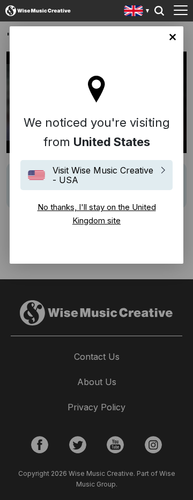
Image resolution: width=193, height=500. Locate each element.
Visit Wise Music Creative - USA (103, 175)
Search (159, 11)
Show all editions (137, 12)
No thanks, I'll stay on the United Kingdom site (172, 37)
